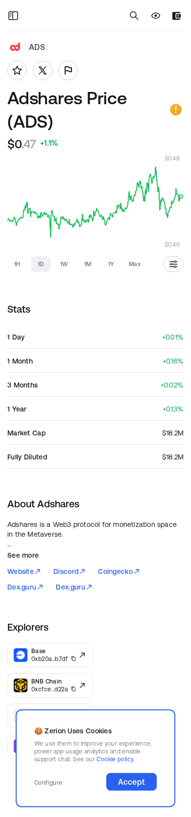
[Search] (134, 15)
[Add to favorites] (17, 70)
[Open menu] (13, 15)
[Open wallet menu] (176, 16)
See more (23, 555)
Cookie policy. (115, 759)
